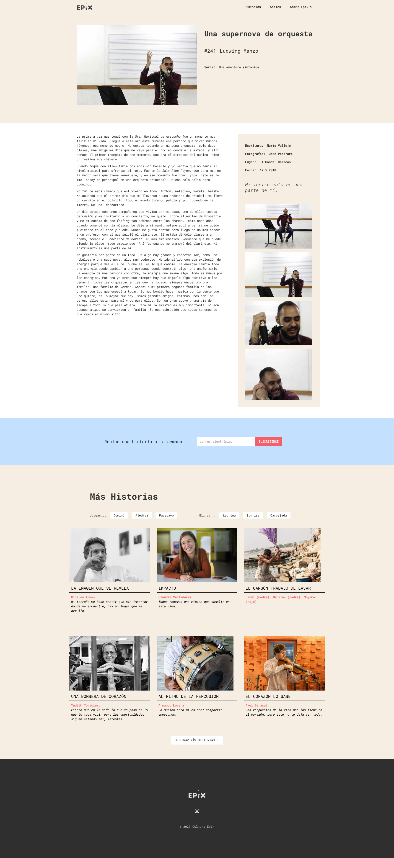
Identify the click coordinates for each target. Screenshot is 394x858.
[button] (301, 7)
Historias (252, 7)
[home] (85, 5)
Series (275, 7)
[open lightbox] (137, 65)
